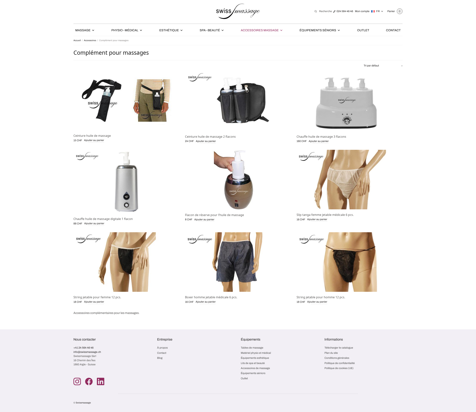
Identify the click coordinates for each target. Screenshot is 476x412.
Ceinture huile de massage (92, 136)
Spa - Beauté (210, 30)
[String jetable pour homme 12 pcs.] (350, 262)
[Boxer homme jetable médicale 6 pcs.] (238, 262)
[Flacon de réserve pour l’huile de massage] (238, 179)
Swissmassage (83, 402)
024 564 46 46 (345, 11)
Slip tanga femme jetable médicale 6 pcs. (325, 215)
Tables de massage (252, 347)
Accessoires (90, 40)
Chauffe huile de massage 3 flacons (321, 137)
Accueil (77, 40)
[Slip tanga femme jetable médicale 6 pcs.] (350, 179)
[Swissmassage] (238, 11)
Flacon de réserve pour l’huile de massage (214, 215)
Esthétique (169, 30)
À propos (162, 347)
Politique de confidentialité (339, 363)
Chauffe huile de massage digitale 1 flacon (103, 219)
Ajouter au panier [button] (94, 140)
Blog (160, 358)
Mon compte (362, 11)
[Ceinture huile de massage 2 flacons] (238, 101)
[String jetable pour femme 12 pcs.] (126, 262)
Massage (83, 30)
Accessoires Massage (260, 30)
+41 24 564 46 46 (83, 347)
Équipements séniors (253, 373)
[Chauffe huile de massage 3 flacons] (350, 101)
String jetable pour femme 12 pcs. (97, 297)
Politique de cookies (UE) (338, 368)
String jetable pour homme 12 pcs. (321, 297)
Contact (393, 30)
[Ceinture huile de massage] (126, 100)
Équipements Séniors (318, 30)
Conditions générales (336, 358)
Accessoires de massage (255, 368)
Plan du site (331, 353)
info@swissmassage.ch (87, 352)
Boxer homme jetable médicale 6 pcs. (211, 297)
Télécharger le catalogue (338, 347)
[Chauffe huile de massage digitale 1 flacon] (126, 181)
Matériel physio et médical (256, 353)
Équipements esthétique (255, 358)
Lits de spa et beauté (253, 363)
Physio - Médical (124, 30)
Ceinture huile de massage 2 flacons (210, 137)
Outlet (363, 30)
